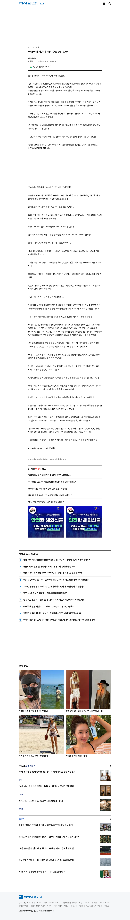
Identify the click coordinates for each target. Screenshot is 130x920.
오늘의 (27, 766)
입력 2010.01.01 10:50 (46, 61)
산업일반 (36, 47)
